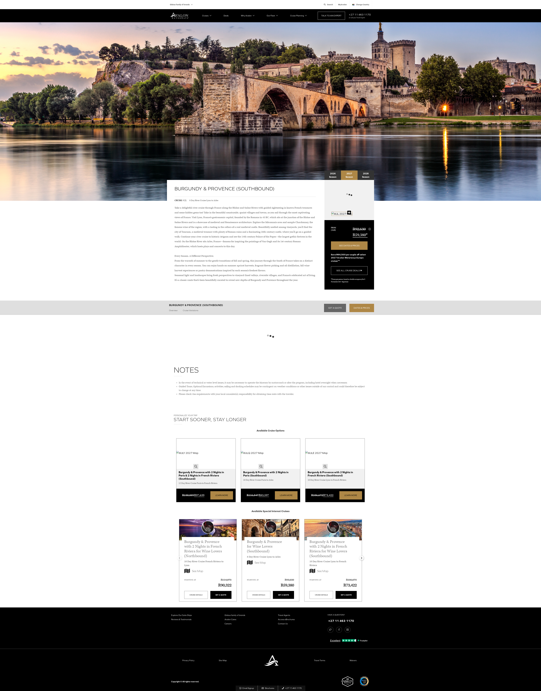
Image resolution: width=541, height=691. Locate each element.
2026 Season (332, 175)
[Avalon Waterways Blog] (330, 630)
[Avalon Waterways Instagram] (348, 630)
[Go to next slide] (361, 558)
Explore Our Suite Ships (181, 615)
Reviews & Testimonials (181, 619)
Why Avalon (246, 16)
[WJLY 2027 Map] (187, 453)
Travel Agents (284, 615)
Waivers (353, 660)
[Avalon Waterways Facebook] (339, 630)
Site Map (223, 660)
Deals (226, 16)
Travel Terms (319, 660)
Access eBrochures (286, 619)
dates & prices (362, 308)
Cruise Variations (190, 310)
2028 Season (365, 175)
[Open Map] (341, 214)
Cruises (205, 16)
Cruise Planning (297, 16)
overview (173, 310)
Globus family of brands (180, 5)
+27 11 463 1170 (360, 14)
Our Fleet (271, 16)
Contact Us (283, 624)
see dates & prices (349, 245)
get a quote (335, 308)
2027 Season (349, 175)
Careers (228, 624)
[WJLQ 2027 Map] (252, 453)
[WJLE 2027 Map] (316, 453)
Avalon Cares (230, 619)
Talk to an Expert (331, 15)
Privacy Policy (188, 660)
